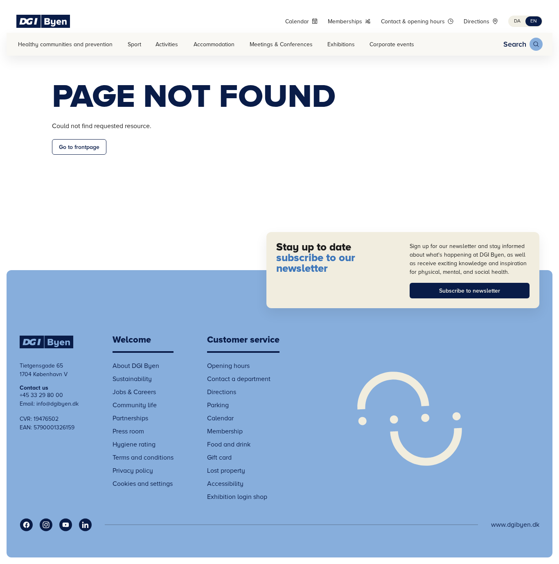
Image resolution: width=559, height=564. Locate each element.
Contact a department (238, 379)
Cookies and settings (143, 484)
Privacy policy (133, 471)
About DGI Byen (136, 366)
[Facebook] (26, 524)
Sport (134, 44)
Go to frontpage (79, 147)
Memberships (345, 21)
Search (514, 44)
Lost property (226, 471)
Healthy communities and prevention (65, 44)
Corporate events (392, 44)
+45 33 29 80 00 (41, 395)
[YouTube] (65, 524)
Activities (167, 44)
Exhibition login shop (237, 497)
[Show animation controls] (409, 418)
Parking (218, 405)
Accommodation (214, 44)
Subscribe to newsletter (469, 290)
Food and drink (228, 444)
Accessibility (225, 484)
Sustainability (132, 379)
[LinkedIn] (85, 524)
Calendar (297, 21)
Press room (128, 431)
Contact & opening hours (413, 21)
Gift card (219, 457)
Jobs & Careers (134, 392)
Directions (476, 21)
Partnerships (130, 418)
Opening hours (228, 366)
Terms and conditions (143, 457)
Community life (135, 405)
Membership (225, 431)
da (517, 21)
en (533, 21)
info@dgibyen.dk (57, 403)
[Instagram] (45, 524)
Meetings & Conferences (281, 44)
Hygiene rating (134, 444)
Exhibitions (341, 44)
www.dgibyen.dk (515, 525)
